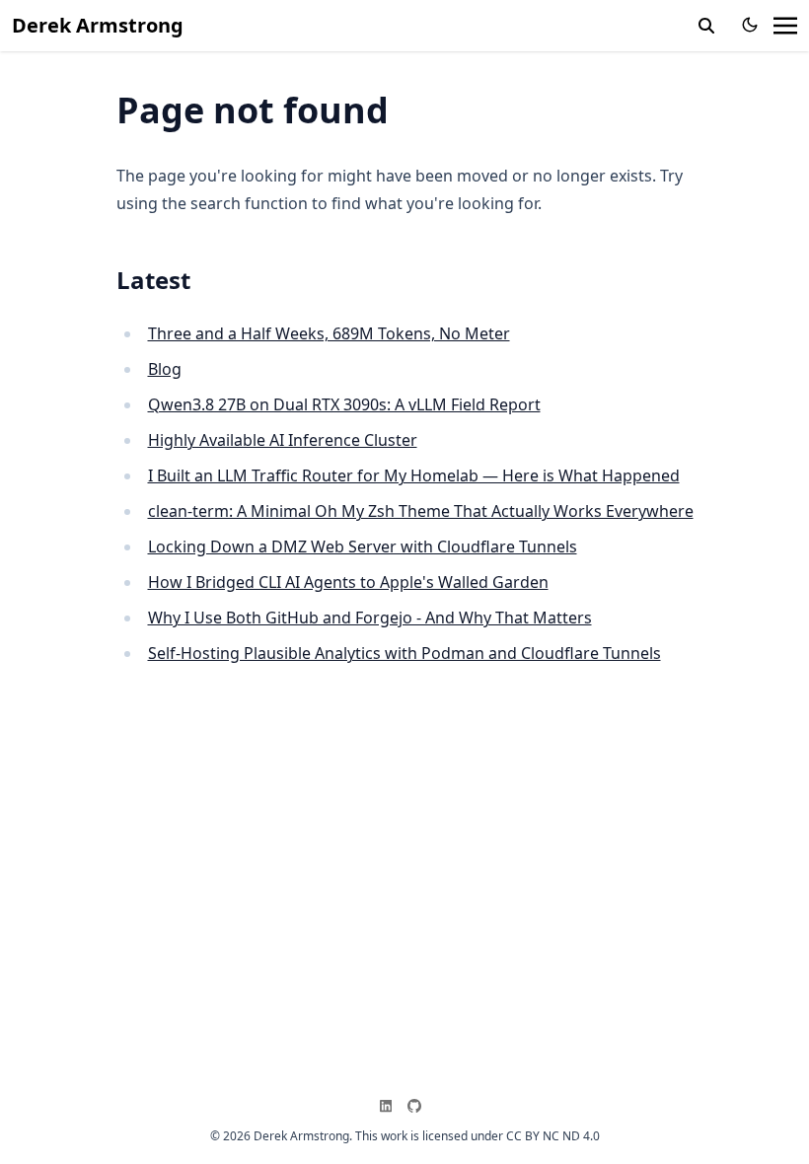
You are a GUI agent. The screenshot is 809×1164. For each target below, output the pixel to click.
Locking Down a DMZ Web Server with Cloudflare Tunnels (362, 546)
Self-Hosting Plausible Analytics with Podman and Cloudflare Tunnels (404, 653)
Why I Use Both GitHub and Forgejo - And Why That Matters (370, 617)
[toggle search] (706, 26)
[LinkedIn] (390, 1106)
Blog (165, 369)
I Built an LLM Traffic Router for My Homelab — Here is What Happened (414, 475)
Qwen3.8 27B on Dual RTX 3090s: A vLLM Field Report (344, 404)
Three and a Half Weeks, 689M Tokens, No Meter (329, 333)
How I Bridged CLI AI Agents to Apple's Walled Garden (348, 582)
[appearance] (750, 25)
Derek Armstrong (98, 25)
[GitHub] (418, 1106)
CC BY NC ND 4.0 (553, 1136)
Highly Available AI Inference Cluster (282, 440)
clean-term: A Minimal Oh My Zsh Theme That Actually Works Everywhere (421, 511)
